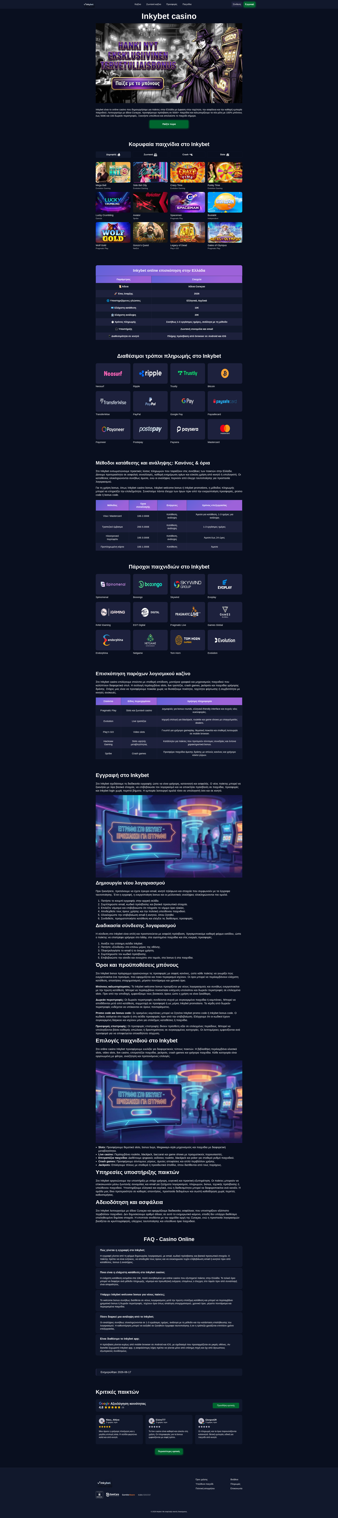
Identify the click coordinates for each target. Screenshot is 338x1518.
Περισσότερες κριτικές (169, 1451)
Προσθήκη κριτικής (226, 1405)
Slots (222, 154)
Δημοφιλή (111, 154)
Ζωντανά (148, 154)
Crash (185, 154)
